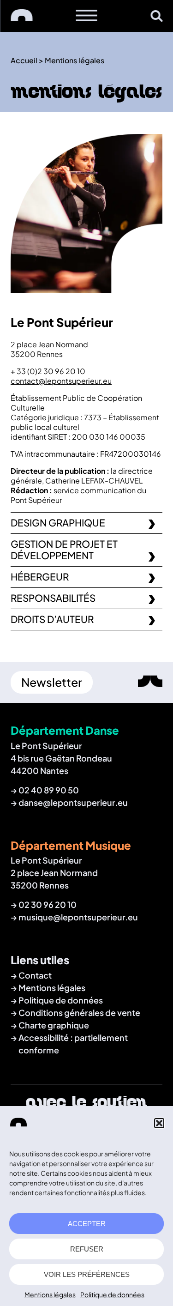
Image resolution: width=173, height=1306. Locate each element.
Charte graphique (53, 1025)
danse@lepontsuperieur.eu (73, 802)
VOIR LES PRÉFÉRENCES (87, 1274)
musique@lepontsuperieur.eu (78, 917)
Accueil (24, 60)
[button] (159, 1123)
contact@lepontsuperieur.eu (61, 381)
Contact (35, 975)
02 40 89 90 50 (48, 790)
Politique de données (112, 1294)
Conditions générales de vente (79, 1012)
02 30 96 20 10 (47, 904)
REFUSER (86, 1249)
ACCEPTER (87, 1223)
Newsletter (51, 682)
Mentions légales (50, 1294)
